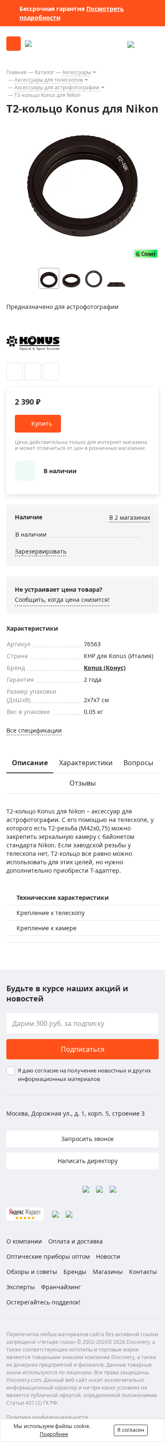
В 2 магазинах (129, 517)
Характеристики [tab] (86, 762)
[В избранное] (14, 371)
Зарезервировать (40, 551)
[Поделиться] (51, 371)
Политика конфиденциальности (47, 1417)
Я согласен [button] (130, 1430)
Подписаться (82, 1049)
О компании (24, 1241)
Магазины (108, 1272)
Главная (16, 72)
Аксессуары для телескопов (48, 79)
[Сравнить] (33, 371)
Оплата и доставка (75, 1241)
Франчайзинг (61, 1287)
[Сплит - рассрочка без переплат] (146, 254)
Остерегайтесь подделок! (43, 1302)
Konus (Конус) (105, 668)
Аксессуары (76, 72)
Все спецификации (34, 730)
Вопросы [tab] (138, 762)
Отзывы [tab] (82, 783)
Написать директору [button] (87, 1161)
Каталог (44, 72)
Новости (108, 1256)
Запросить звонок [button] (87, 1139)
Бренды (74, 1272)
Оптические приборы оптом (48, 1256)
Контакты (143, 1272)
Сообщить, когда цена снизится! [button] (62, 600)
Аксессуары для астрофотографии (56, 87)
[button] (133, 278)
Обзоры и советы (31, 1272)
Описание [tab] (30, 762)
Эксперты (20, 1287)
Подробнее (54, 1434)
